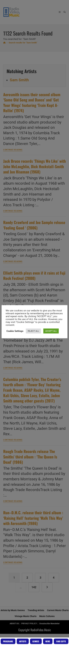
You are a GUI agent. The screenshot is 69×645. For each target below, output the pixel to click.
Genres (35, 641)
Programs (8, 641)
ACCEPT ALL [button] (51, 331)
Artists (22, 641)
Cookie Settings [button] (14, 331)
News (47, 641)
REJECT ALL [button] (33, 331)
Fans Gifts (61, 641)
